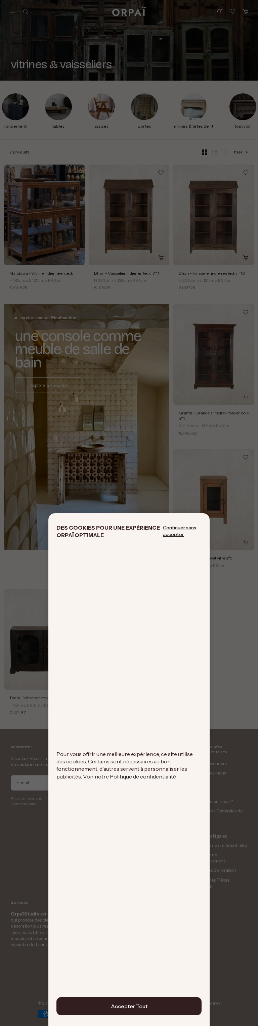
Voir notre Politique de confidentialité (129, 776)
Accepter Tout (129, 1006)
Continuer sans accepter (179, 531)
